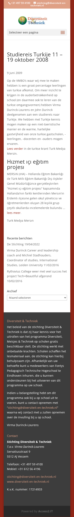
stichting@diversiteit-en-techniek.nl (32, 408)
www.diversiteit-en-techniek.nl (28, 482)
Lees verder (15, 149)
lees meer (14, 213)
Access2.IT (45, 511)
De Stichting (15, 244)
